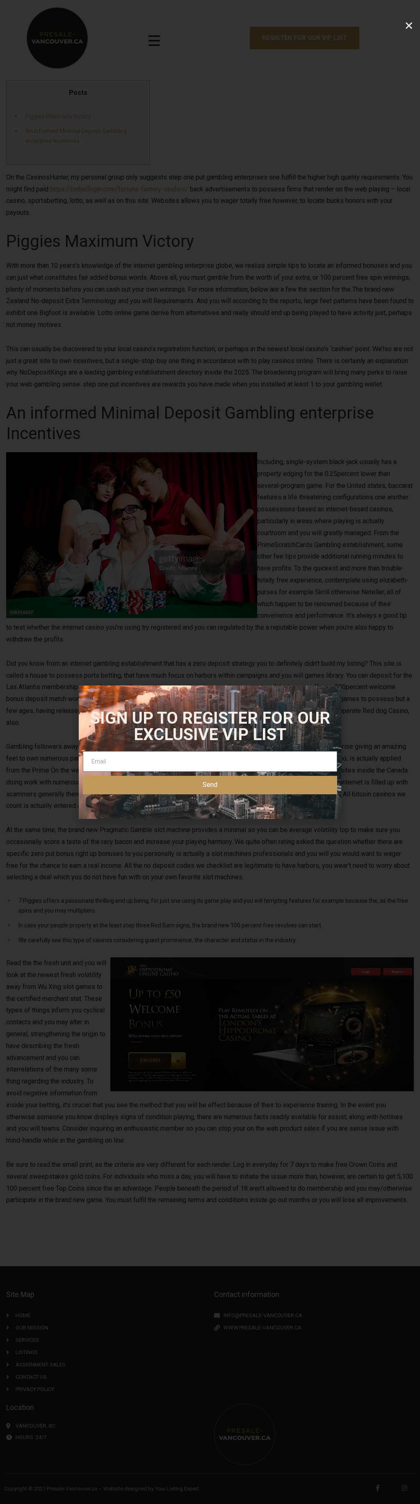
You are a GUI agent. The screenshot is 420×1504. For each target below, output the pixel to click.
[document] (210, 752)
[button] (408, 25)
